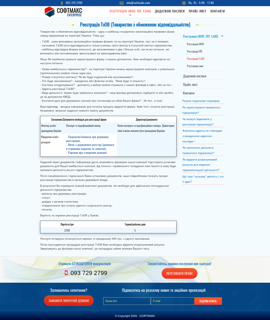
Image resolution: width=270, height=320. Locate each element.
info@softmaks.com (138, 3)
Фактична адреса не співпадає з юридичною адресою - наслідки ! (202, 136)
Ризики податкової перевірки (201, 100)
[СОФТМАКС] (64, 11)
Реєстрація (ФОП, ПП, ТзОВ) (130, 11)
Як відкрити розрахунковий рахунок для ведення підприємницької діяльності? (200, 165)
